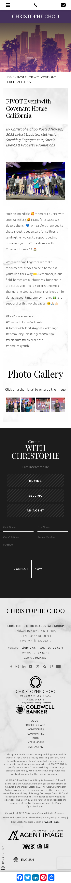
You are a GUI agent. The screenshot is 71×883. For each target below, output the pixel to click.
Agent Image (52, 822)
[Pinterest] (51, 666)
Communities (35, 733)
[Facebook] (11, 666)
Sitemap (62, 817)
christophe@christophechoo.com (39, 647)
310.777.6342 (39, 652)
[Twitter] (38, 666)
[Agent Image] (35, 838)
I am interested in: (35, 467)
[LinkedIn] (24, 666)
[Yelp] (44, 666)
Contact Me (35, 746)
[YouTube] (31, 666)
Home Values (36, 729)
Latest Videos (35, 742)
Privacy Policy (49, 817)
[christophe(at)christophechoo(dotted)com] (63, 5)
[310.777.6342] (35, 5)
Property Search (35, 725)
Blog (36, 738)
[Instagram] (17, 666)
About (35, 720)
